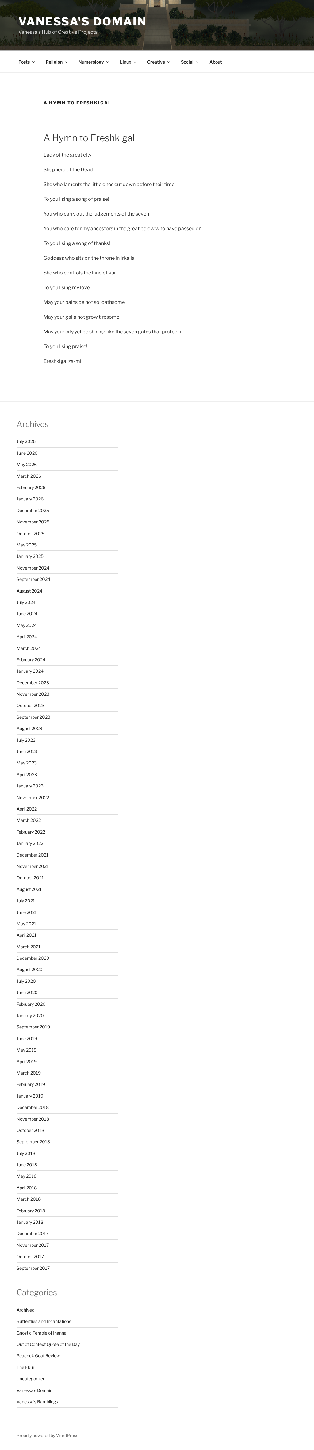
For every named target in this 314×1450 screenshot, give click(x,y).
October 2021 (30, 877)
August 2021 (29, 889)
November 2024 (33, 567)
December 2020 (33, 958)
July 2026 (26, 441)
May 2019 (26, 1049)
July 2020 (26, 981)
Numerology (91, 61)
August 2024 (29, 590)
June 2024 (27, 613)
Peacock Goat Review (38, 1355)
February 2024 (31, 659)
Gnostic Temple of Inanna (42, 1332)
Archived (25, 1309)
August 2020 (30, 969)
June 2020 (27, 992)
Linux (125, 61)
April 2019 (27, 1061)
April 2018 (27, 1187)
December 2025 (33, 510)
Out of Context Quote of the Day (48, 1344)
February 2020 (31, 1004)
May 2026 (27, 464)
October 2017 (30, 1256)
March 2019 (29, 1072)
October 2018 (30, 1130)
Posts (24, 61)
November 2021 (33, 866)
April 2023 (27, 774)
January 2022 (30, 843)
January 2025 (30, 556)
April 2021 (26, 935)
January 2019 (30, 1095)
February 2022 (31, 831)
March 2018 (29, 1199)
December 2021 (32, 854)
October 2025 (30, 533)
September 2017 (33, 1268)
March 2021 (28, 946)
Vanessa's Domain (82, 21)
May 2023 (27, 762)
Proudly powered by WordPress (47, 1435)
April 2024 (27, 636)
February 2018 (31, 1210)
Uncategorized (31, 1378)
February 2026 (31, 487)
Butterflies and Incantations (44, 1321)
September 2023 (33, 717)
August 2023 (29, 728)
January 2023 (30, 785)
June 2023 (27, 751)
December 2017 (32, 1233)
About (215, 61)
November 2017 (33, 1245)
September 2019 (33, 1026)
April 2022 (27, 808)
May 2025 (27, 544)
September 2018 (33, 1141)
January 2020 (30, 1015)
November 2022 (33, 797)
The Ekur (25, 1367)
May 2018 (26, 1176)
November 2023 (33, 694)
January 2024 (30, 671)
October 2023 (30, 705)
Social (187, 61)
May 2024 (27, 625)
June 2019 (27, 1038)
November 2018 (33, 1119)
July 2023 (26, 740)
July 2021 (26, 900)
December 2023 (33, 682)
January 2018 (30, 1222)
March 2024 (29, 648)
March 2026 (29, 476)
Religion (54, 61)
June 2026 (27, 453)
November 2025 (33, 521)
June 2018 (27, 1164)
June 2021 (27, 912)
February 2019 (31, 1084)
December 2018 (33, 1107)
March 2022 (29, 820)
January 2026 (30, 498)
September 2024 (33, 579)
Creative (156, 61)
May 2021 (26, 923)
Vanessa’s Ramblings (37, 1401)
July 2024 (26, 602)
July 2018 (26, 1153)
